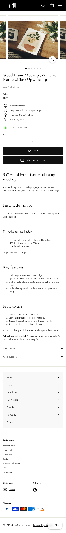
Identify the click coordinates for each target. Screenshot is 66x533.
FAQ (5, 467)
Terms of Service (9, 446)
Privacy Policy (8, 450)
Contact (6, 459)
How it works (9, 348)
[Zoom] (52, 59)
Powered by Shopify (43, 525)
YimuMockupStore (11, 87)
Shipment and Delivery (11, 463)
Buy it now (32, 150)
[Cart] (51, 5)
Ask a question (10, 356)
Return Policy (8, 454)
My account (7, 472)
